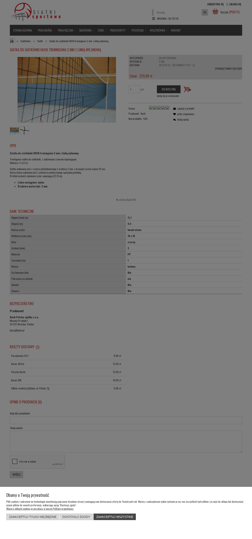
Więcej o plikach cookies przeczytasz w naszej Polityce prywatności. (40, 509)
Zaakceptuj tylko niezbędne (33, 517)
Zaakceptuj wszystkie (114, 517)
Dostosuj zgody (76, 517)
